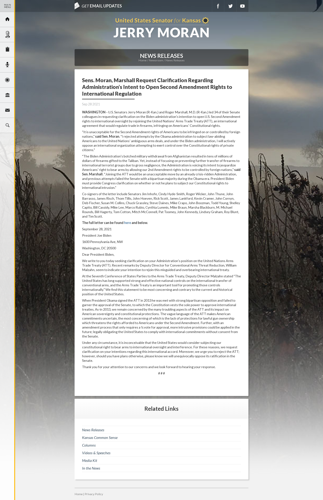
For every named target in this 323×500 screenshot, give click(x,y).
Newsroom (7, 64)
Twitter (230, 6)
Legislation (7, 95)
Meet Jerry (7, 34)
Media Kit (89, 460)
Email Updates (102, 5)
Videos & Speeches (96, 453)
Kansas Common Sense (100, 437)
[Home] (7, 19)
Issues (7, 79)
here (127, 223)
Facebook (218, 6)
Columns (89, 445)
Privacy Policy (94, 494)
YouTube (242, 6)
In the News (91, 468)
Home (143, 60)
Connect (7, 110)
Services (7, 49)
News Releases (175, 60)
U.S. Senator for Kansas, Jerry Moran (161, 28)
